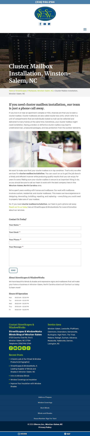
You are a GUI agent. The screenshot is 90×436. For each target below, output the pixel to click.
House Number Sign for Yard (45, 419)
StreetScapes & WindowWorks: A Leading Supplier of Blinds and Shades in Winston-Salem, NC (24, 369)
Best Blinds (45, 408)
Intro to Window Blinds (20, 376)
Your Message (16, 247)
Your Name (14, 225)
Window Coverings (45, 403)
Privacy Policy (45, 427)
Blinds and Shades (45, 413)
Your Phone (15, 240)
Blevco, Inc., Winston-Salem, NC (48, 424)
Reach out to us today (18, 207)
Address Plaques (45, 397)
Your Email (14, 232)
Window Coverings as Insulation (24, 380)
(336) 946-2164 (45, 2)
